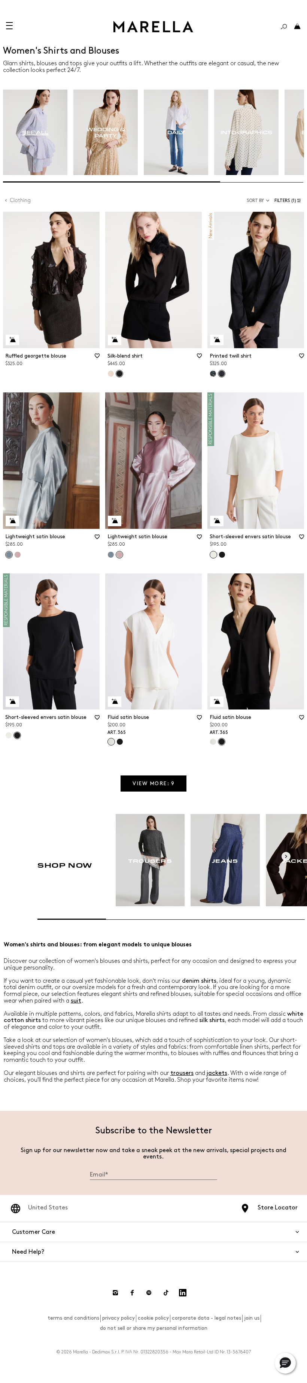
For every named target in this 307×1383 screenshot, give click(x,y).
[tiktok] (166, 1292)
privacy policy (118, 1318)
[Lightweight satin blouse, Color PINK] (18, 555)
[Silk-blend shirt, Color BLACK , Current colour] (119, 374)
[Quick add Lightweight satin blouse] (12, 521)
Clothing (20, 200)
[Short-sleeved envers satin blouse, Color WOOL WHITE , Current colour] (213, 555)
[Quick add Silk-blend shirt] (114, 340)
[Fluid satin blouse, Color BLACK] (120, 742)
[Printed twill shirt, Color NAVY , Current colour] (222, 374)
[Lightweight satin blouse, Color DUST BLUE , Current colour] (9, 555)
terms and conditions (73, 1318)
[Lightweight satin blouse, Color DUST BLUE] (111, 555)
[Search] (284, 26)
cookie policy (153, 1318)
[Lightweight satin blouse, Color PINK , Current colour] (119, 555)
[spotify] (149, 1292)
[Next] (286, 856)
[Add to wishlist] (97, 358)
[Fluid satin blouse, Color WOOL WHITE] (213, 742)
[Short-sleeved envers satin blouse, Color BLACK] (222, 555)
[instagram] (115, 1292)
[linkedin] (182, 1292)
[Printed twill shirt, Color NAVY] (213, 374)
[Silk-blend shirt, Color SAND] (111, 374)
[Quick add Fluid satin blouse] (114, 701)
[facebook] (132, 1292)
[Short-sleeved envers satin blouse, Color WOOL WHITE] (9, 735)
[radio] (35, 132)
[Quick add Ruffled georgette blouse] (12, 340)
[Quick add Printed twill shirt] (217, 340)
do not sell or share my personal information (153, 1328)
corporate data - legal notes (206, 1318)
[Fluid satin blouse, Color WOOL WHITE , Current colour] (111, 742)
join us (251, 1318)
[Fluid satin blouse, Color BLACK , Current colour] (222, 742)
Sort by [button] (255, 201)
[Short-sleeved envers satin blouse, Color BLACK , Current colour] (17, 735)
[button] (289, 200)
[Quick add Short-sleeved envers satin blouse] (217, 521)
